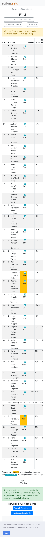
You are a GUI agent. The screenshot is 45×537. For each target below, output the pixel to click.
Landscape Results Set (22, 513)
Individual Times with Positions (18, 19)
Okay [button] (6, 533)
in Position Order (12, 24)
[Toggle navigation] (40, 3)
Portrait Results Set (22, 508)
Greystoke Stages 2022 (22, 9)
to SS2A (32, 24)
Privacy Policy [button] (34, 527)
